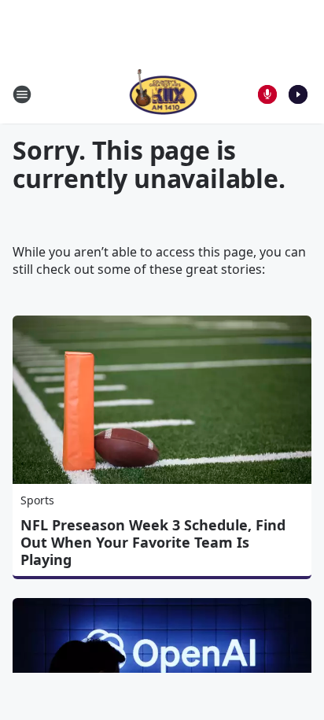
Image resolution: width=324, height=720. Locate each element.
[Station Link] (162, 94)
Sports (37, 500)
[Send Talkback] (267, 94)
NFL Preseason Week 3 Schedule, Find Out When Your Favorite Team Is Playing (152, 542)
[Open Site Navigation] (22, 94)
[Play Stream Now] (298, 94)
